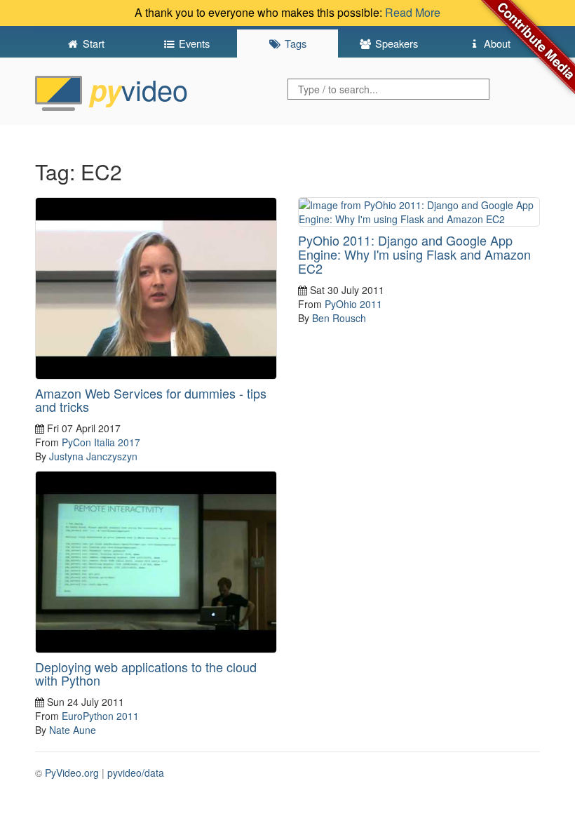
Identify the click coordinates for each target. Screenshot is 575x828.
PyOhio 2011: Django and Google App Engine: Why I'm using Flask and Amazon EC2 (414, 254)
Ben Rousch (339, 318)
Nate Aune (72, 730)
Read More (412, 12)
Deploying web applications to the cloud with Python (146, 673)
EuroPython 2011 (100, 716)
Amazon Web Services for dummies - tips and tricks (150, 400)
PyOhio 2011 (353, 304)
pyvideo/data (135, 773)
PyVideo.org (72, 773)
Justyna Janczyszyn (93, 456)
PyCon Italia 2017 (101, 442)
